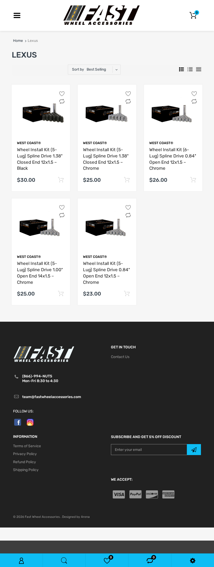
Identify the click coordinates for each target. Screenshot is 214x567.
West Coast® (29, 143)
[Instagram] (30, 422)
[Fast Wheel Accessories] (107, 15)
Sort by (78, 69)
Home (18, 40)
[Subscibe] (194, 449)
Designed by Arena (76, 517)
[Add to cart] (61, 180)
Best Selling (96, 69)
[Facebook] (17, 422)
